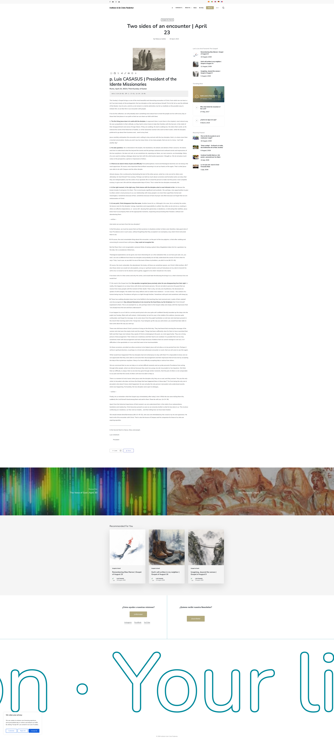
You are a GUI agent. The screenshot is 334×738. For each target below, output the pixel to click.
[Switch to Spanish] (208, 2)
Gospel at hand (167, 20)
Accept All (34, 731)
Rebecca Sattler (161, 39)
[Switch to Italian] (212, 2)
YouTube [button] (147, 622)
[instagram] (116, 1)
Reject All (22, 731)
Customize (11, 731)
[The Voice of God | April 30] (83, 491)
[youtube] (113, 1)
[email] (119, 1)
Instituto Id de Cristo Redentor (122, 8)
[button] (138, 614)
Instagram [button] (128, 622)
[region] (22, 723)
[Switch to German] (218, 2)
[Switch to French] (222, 2)
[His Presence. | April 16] (250, 491)
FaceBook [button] (137, 622)
